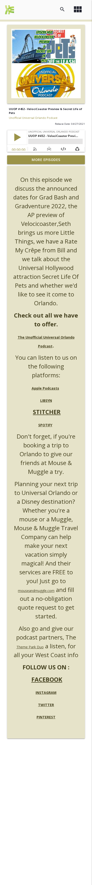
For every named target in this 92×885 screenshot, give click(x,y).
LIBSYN (46, 400)
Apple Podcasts (45, 388)
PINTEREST (46, 717)
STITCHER (47, 412)
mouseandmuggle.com (36, 590)
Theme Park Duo (30, 647)
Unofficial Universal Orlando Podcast (33, 118)
